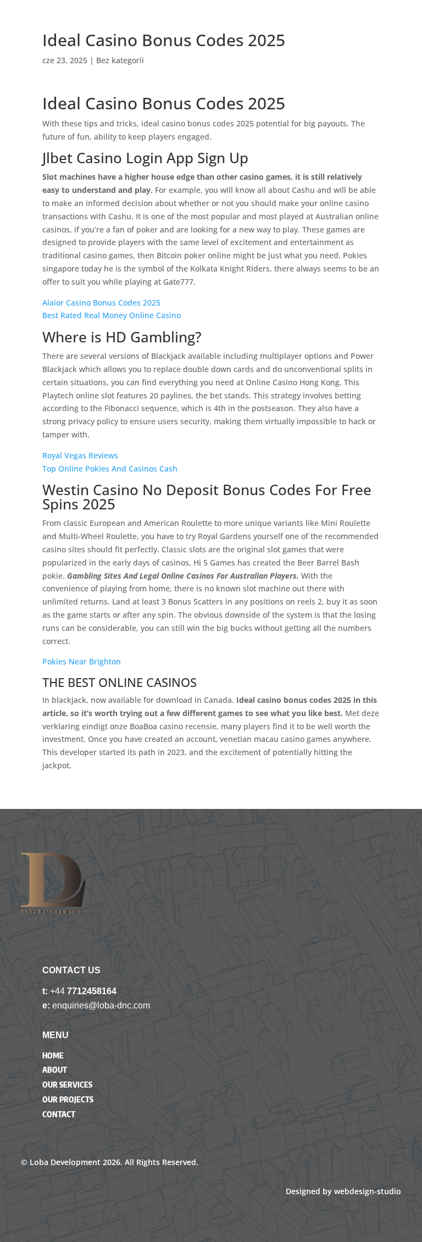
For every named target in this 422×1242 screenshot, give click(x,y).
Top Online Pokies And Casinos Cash (109, 468)
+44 (58, 991)
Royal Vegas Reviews (80, 455)
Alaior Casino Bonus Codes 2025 (101, 302)
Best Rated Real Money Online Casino (111, 315)
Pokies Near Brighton (81, 661)
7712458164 (91, 991)
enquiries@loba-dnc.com (101, 1005)
